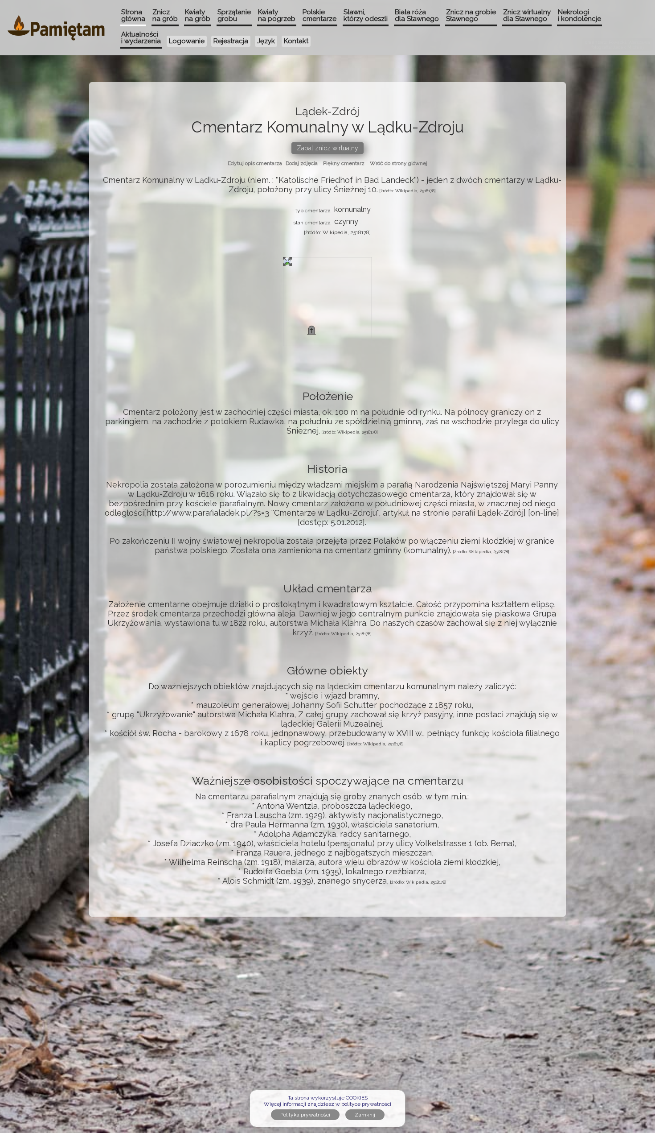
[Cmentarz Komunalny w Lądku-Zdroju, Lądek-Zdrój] (311, 330)
